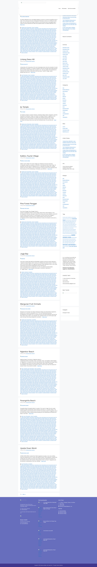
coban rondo (64, 218)
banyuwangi (65, 91)
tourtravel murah (27, 92)
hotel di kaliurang (33, 31)
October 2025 (65, 51)
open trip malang (67, 230)
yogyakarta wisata (53, 51)
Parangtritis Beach (28, 400)
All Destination (64, 8)
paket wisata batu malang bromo (67, 235)
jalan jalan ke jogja (51, 80)
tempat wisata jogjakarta (31, 43)
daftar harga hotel (53, 29)
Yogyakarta (36, 27)
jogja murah (31, 81)
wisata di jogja (39, 48)
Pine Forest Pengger (28, 203)
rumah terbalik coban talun (68, 241)
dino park (70, 218)
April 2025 (65, 61)
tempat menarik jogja (52, 41)
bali (63, 87)
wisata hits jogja (44, 48)
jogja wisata (22, 35)
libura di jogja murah (39, 35)
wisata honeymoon (51, 48)
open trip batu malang (71, 224)
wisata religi (48, 50)
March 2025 (65, 63)
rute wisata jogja (54, 40)
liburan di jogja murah (52, 35)
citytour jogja (32, 29)
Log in (64, 126)
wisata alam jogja (39, 47)
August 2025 (65, 54)
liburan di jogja (45, 35)
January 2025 (65, 66)
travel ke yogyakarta (44, 92)
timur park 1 (67, 246)
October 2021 (65, 73)
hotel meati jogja (39, 31)
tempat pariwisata (23, 42)
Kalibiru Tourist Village (29, 156)
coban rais (74, 217)
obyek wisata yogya (52, 37)
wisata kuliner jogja (50, 49)
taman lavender (66, 242)
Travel (33, 27)
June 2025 (65, 57)
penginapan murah (31, 40)
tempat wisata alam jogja (36, 42)
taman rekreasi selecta (72, 242)
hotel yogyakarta (39, 80)
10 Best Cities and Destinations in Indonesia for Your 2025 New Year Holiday (70, 24)
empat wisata (42, 30)
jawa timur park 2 (69, 220)
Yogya (36, 51)
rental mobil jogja (43, 40)
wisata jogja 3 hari (25, 49)
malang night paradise (69, 222)
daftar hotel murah (23, 30)
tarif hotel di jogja (23, 41)
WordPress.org (66, 131)
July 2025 (65, 56)
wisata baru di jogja (46, 47)
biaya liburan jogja (45, 28)
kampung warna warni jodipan (67, 221)
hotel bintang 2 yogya (26, 31)
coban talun (67, 218)
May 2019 (65, 75)
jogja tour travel (35, 81)
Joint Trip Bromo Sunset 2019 (48, 530)
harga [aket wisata (48, 30)
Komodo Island (66, 108)
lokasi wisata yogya (43, 36)
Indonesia (23, 27)
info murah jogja (45, 80)
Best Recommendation (71, 8)
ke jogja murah (33, 35)
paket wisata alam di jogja (48, 38)
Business (64, 99)
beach (22, 368)
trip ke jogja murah (41, 46)
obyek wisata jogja (45, 37)
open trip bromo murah (71, 226)
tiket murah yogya (39, 43)
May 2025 (65, 59)
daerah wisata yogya (45, 29)
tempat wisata (29, 42)
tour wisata (22, 92)
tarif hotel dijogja (29, 41)
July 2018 (64, 78)
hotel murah (44, 31)
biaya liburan (32, 28)
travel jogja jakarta (38, 92)
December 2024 (66, 68)
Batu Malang (69, 217)
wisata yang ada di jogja (24, 51)
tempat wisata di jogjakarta (52, 42)
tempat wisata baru (44, 42)
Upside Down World (28, 448)
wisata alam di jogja (32, 47)
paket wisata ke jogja (35, 39)
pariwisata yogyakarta (51, 39)
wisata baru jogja (52, 47)
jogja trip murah (53, 81)
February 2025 (66, 64)
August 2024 (65, 69)
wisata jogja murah (32, 49)
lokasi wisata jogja (36, 36)
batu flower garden (65, 217)
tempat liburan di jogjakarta (43, 41)
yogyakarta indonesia (46, 51)
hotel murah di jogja (50, 31)
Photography (29, 27)
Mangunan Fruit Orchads (30, 304)
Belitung (64, 96)
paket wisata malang (74, 237)
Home (60, 8)
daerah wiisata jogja (38, 29)
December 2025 (66, 47)
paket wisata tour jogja (43, 39)
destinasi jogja (29, 30)
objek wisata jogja (26, 37)
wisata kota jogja (44, 49)
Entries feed (65, 128)
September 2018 (66, 76)
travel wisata (50, 92)
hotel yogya (34, 80)
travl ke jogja (35, 46)
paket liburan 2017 (23, 38)
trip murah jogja (47, 46)
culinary (64, 103)
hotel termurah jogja (28, 80)
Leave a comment (24, 52)
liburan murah (30, 36)
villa (63, 115)
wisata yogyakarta (32, 51)
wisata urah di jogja (53, 50)
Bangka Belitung (66, 89)
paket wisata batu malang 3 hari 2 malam (71, 233)
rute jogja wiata (48, 40)
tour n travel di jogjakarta (52, 43)
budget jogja (27, 29)
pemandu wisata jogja (24, 40)
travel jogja (32, 92)
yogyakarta (40, 51)
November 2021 (66, 71)
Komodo (73, 221)
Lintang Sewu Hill (27, 59)
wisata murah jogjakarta (34, 50)
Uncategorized (66, 113)
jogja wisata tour (27, 35)
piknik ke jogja (37, 40)
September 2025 (66, 52)
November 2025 (66, 49)
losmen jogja (49, 36)
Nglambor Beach (27, 352)
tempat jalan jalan (35, 41)
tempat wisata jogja (23, 43)
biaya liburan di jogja (38, 28)
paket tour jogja (36, 38)
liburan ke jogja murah (24, 36)
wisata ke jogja (38, 49)
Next (24, 494)
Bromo (64, 98)
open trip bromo (71, 225)
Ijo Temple (24, 107)
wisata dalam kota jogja (24, 48)
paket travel (42, 38)
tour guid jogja (45, 43)
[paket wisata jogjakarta (25, 28)
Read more (22, 24)
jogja (27, 81)
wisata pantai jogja (42, 50)
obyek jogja (40, 37)
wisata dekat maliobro (32, 48)
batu (64, 93)
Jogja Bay (24, 254)
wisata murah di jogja (26, 50)
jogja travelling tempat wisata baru (44, 81)
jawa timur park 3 (74, 220)
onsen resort (66, 224)
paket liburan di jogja (30, 38)
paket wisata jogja (28, 39)
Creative (64, 101)
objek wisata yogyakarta (33, 37)
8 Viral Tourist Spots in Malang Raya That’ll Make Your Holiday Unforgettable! (69, 29)
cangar (72, 217)
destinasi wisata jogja (35, 30)
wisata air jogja (26, 47)
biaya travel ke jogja (51, 28)
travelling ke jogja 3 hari (29, 46)
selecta (73, 241)
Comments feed (66, 130)
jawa (26, 27)
